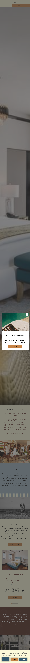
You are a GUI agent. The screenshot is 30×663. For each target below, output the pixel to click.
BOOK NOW (15, 346)
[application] (15, 656)
